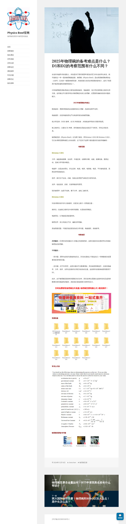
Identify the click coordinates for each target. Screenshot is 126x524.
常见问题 (10, 75)
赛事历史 (10, 79)
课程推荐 (10, 71)
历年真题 (10, 59)
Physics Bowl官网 (18, 32)
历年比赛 (10, 63)
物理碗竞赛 (83, 462)
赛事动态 (10, 67)
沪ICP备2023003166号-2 (60, 519)
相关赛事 (10, 83)
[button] (120, 516)
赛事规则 (10, 51)
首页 (9, 47)
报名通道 (10, 55)
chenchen (72, 462)
